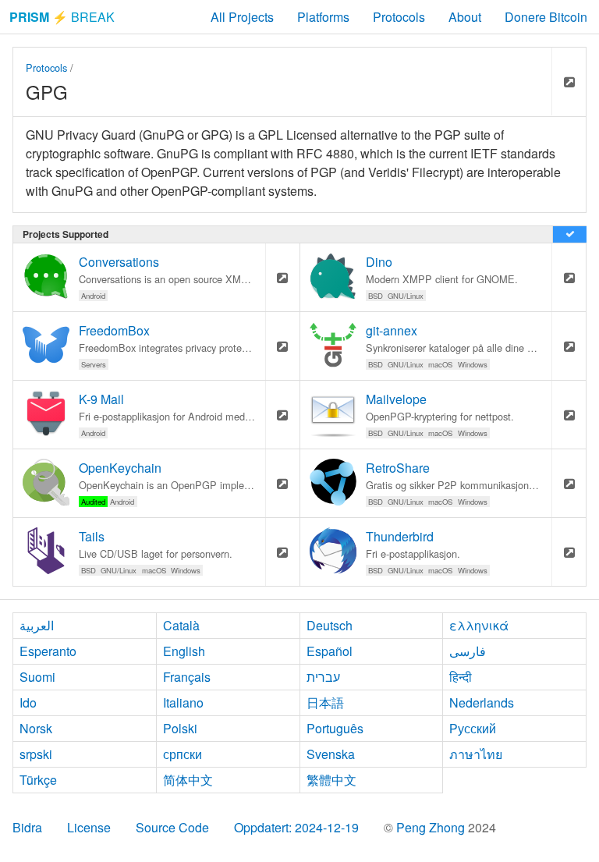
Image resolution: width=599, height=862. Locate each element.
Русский (472, 728)
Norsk (35, 728)
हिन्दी (460, 677)
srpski (35, 754)
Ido (28, 702)
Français (187, 677)
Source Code (172, 827)
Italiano (183, 702)
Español (330, 651)
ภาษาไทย (475, 754)
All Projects (242, 17)
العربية (36, 625)
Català (181, 625)
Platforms (323, 17)
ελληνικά (479, 625)
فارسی (467, 651)
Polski (180, 728)
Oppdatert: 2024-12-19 (296, 827)
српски (182, 754)
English (184, 651)
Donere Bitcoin (546, 17)
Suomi (37, 677)
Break (62, 17)
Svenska (331, 754)
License (89, 827)
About (464, 17)
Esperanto (47, 651)
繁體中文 (331, 780)
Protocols (399, 17)
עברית (323, 677)
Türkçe (38, 780)
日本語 (325, 702)
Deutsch (330, 625)
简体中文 (188, 780)
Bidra (27, 827)
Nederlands (481, 702)
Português (335, 728)
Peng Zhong (432, 827)
